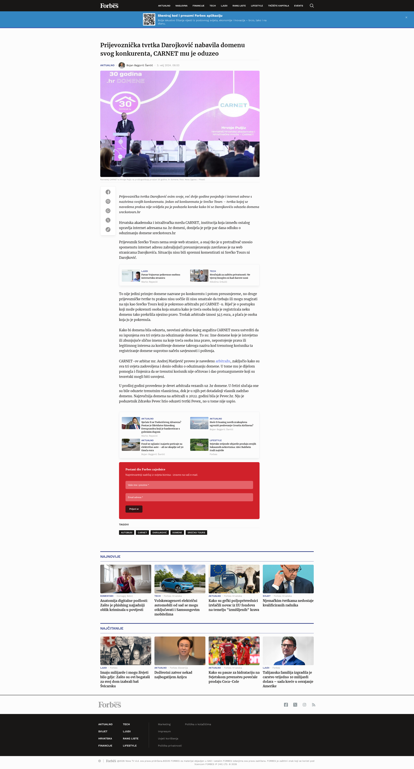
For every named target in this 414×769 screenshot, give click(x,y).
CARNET (142, 532)
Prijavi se (134, 509)
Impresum (164, 731)
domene (177, 532)
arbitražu (223, 361)
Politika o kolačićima (198, 724)
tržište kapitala (278, 5)
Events (298, 5)
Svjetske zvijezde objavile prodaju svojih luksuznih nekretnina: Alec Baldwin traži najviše (233, 447)
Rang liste (239, 5)
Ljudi (224, 5)
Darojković (160, 532)
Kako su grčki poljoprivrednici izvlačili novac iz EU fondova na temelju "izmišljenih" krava (234, 605)
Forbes (213, 454)
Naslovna (181, 5)
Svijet (267, 596)
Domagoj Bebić (125, 596)
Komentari (106, 596)
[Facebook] (108, 192)
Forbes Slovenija (179, 667)
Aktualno (164, 5)
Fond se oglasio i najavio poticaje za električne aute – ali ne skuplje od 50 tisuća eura (162, 447)
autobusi (126, 532)
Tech (213, 5)
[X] (108, 220)
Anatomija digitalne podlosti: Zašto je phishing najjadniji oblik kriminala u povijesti (124, 605)
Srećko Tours (196, 532)
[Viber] (108, 201)
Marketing (164, 724)
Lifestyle (257, 5)
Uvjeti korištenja (168, 738)
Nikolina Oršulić (218, 281)
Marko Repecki (149, 281)
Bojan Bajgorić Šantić (221, 429)
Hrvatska (105, 738)
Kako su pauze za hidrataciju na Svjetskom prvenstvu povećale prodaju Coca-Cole (234, 677)
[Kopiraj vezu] (108, 229)
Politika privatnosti (170, 745)
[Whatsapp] (108, 210)
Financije (198, 5)
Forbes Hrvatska (173, 596)
